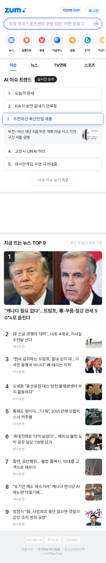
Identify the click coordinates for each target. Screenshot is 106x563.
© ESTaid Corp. (53, 553)
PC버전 (53, 540)
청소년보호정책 (74, 549)
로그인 (93, 11)
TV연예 (60, 65)
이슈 (13, 65)
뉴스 (34, 65)
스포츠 (89, 65)
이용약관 (27, 549)
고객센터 (72, 540)
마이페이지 (34, 540)
